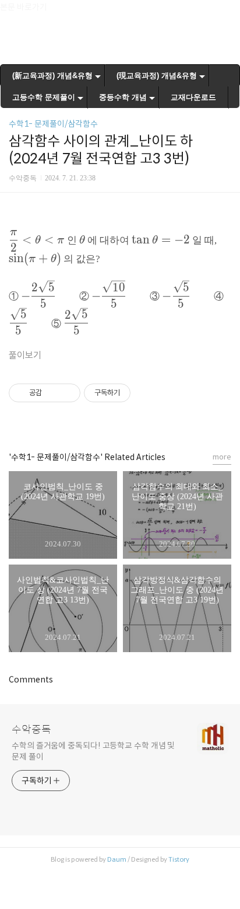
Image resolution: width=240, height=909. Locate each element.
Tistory (178, 859)
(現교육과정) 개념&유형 (157, 75)
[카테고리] (14, 13)
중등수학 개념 (123, 97)
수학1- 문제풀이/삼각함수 (53, 124)
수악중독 (31, 729)
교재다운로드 (193, 97)
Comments (31, 679)
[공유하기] (52, 393)
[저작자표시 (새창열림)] (135, 393)
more (222, 457)
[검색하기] (225, 13)
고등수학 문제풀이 (43, 97)
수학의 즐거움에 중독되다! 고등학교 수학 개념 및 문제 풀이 (93, 751)
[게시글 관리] (67, 393)
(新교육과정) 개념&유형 (52, 75)
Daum (116, 859)
